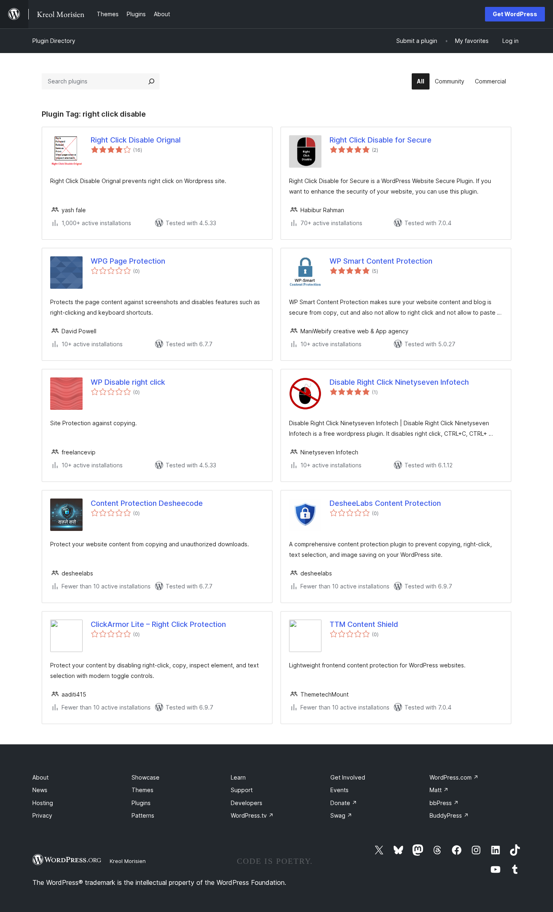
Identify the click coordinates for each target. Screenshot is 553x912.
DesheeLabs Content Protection (385, 503)
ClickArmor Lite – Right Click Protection (158, 624)
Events (339, 789)
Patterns (143, 815)
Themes (142, 789)
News (39, 789)
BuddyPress (449, 815)
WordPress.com (454, 777)
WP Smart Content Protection (381, 261)
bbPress (444, 802)
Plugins (141, 802)
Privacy (42, 815)
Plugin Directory (53, 40)
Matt (439, 789)
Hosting (42, 802)
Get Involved (347, 777)
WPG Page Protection (128, 261)
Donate (343, 802)
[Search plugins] (151, 81)
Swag (341, 815)
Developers (246, 802)
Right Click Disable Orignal (136, 140)
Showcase (146, 777)
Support (242, 789)
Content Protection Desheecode (147, 503)
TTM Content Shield (364, 624)
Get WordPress (515, 14)
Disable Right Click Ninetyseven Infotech (399, 382)
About (40, 777)
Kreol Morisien (128, 861)
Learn (238, 777)
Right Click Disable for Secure (381, 140)
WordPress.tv (252, 815)
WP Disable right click (128, 382)
